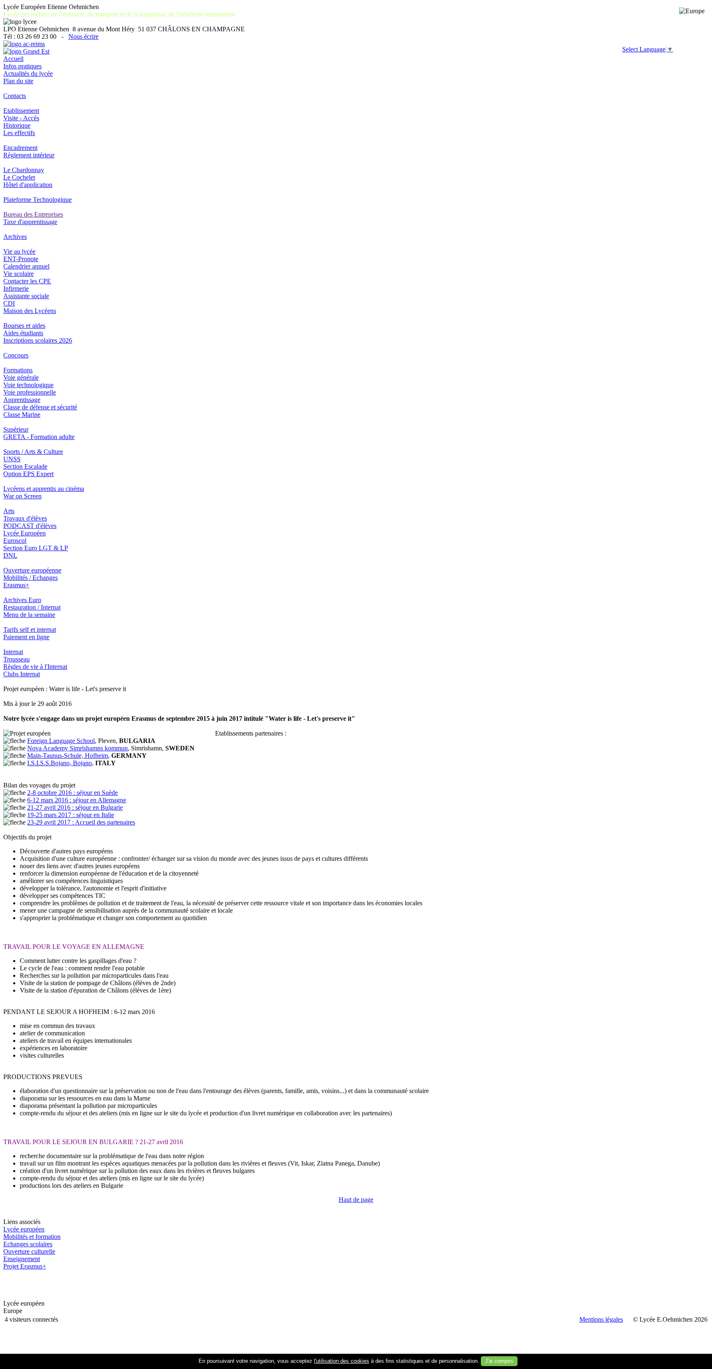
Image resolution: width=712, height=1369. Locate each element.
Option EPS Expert (28, 473)
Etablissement (21, 110)
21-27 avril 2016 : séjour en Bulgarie (75, 807)
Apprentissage (21, 399)
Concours (15, 355)
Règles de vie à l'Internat (35, 666)
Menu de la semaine (29, 614)
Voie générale (21, 377)
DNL (10, 555)
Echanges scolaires (27, 1244)
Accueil (13, 58)
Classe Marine (21, 414)
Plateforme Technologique (37, 199)
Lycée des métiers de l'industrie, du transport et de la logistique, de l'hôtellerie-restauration (119, 14)
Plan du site (18, 80)
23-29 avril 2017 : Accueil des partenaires (81, 822)
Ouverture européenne (32, 570)
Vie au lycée (19, 251)
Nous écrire (83, 36)
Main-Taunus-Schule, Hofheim (67, 755)
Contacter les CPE (27, 281)
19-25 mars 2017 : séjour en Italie (70, 814)
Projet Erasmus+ (24, 1266)
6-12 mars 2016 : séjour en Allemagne (76, 800)
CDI (9, 303)
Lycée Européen (24, 533)
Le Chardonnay (23, 169)
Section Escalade (25, 466)
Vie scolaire (18, 273)
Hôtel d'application (27, 184)
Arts (8, 510)
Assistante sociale (26, 295)
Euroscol (14, 540)
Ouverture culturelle (29, 1251)
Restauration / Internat (32, 607)
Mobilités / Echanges (30, 577)
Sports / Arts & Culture (33, 451)
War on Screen (22, 496)
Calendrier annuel (26, 266)
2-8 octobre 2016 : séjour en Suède (72, 792)
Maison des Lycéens (29, 310)
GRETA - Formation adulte (39, 436)
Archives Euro (22, 599)
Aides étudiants (23, 332)
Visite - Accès (21, 117)
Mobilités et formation (32, 1236)
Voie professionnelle (29, 392)
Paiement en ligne (26, 636)
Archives (15, 236)
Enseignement (21, 1258)
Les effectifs (19, 132)
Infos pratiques (22, 66)
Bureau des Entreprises (33, 214)
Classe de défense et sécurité (40, 407)
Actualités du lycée (28, 73)
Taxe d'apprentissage (30, 221)
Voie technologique (28, 384)
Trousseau (16, 659)
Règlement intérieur (28, 155)
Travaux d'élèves (25, 518)
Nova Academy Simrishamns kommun (77, 748)
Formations (18, 370)
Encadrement (20, 147)
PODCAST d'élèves (29, 525)
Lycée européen (23, 1229)
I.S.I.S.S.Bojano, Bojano (59, 762)
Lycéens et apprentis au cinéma (43, 488)
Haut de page (356, 1199)
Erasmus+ (16, 585)
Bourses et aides (24, 325)
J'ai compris (499, 1361)
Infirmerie (16, 288)
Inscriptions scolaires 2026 (37, 340)
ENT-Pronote (20, 258)
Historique (16, 125)
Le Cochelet (19, 177)
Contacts (14, 95)
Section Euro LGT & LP (35, 547)
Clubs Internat (21, 673)
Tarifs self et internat (29, 629)
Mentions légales (601, 1319)
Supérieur (15, 429)
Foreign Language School (61, 740)
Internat (13, 651)
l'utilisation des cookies (341, 1361)
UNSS (12, 459)
